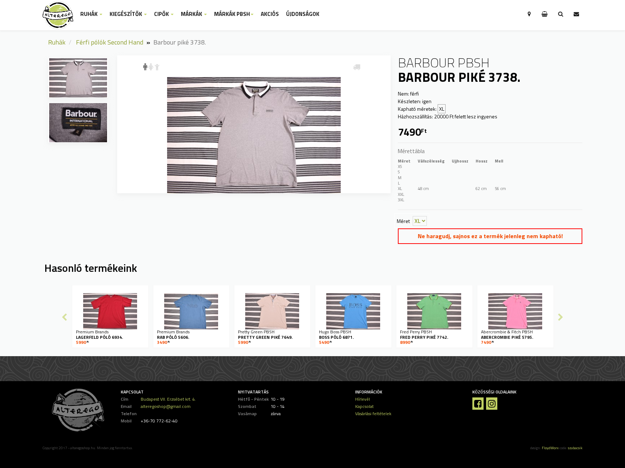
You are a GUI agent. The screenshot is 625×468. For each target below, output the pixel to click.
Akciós (270, 14)
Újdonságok (302, 14)
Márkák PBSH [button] (232, 14)
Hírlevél (362, 399)
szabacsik (575, 448)
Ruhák (56, 42)
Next (560, 317)
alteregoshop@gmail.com (166, 406)
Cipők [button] (162, 14)
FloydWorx (550, 448)
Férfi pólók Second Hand (109, 42)
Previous (64, 317)
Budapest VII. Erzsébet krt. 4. (168, 399)
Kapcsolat (364, 406)
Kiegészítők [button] (126, 14)
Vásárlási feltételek (373, 413)
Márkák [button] (192, 14)
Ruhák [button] (89, 14)
